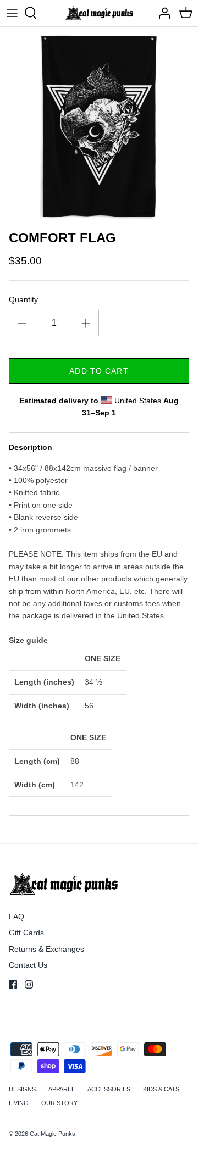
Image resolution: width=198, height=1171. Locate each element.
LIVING (19, 1103)
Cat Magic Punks (52, 1133)
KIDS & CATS (161, 1089)
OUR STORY (59, 1103)
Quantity (23, 299)
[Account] (162, 13)
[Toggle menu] (12, 13)
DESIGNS (22, 1089)
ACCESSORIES (108, 1089)
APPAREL (61, 1089)
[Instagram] (29, 984)
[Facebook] (13, 984)
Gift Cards (26, 932)
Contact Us (28, 965)
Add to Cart (98, 371)
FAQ (16, 916)
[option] (99, 126)
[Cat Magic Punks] (99, 13)
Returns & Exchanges (46, 949)
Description (30, 447)
